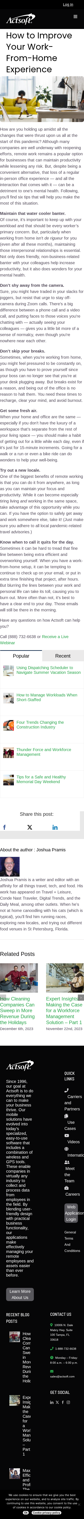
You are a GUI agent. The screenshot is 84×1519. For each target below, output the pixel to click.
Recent (63, 656)
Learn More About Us (20, 1294)
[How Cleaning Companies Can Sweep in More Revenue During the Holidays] (19, 977)
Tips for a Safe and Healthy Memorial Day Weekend (41, 779)
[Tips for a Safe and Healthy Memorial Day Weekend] (8, 778)
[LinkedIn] (55, 827)
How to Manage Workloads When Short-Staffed (47, 697)
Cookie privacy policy (46, 1512)
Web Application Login (71, 1213)
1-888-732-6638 (65, 1348)
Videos (73, 1142)
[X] (29, 827)
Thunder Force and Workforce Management (44, 752)
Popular (21, 656)
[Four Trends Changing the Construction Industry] (8, 723)
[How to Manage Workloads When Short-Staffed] (8, 696)
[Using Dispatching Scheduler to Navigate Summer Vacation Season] (8, 668)
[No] (79, 1504)
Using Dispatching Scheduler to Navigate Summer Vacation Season (49, 670)
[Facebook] (4, 827)
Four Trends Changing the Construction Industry (40, 724)
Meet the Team (69, 1174)
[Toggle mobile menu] (76, 16)
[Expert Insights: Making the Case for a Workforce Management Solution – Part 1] (65, 977)
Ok (26, 1512)
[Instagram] (68, 1402)
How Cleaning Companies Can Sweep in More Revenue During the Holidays (17, 1010)
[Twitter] (57, 1402)
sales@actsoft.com (62, 1376)
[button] (3, 998)
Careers (72, 1194)
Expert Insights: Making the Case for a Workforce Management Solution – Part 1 (64, 1010)
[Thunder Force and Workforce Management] (8, 750)
